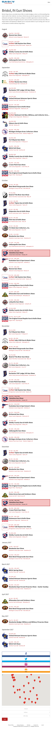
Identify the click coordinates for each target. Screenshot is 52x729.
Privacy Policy (11, 725)
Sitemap (28, 725)
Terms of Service (20, 725)
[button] (24, 686)
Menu (49, 2)
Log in (42, 725)
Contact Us (36, 725)
